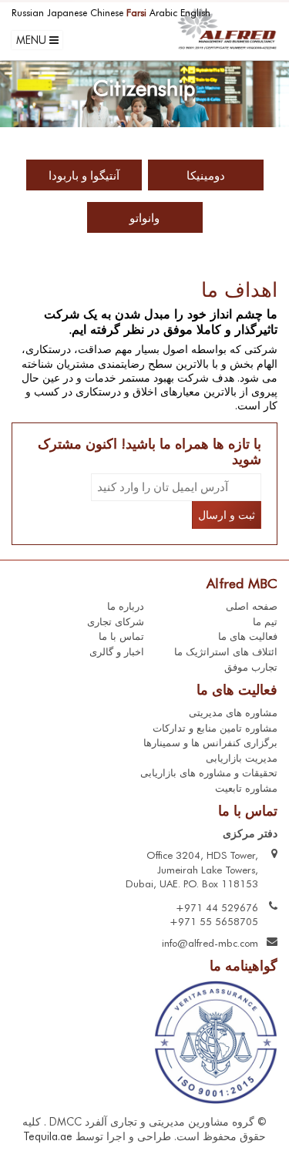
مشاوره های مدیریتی (233, 712)
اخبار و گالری (116, 651)
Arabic (163, 13)
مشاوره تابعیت (246, 788)
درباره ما (125, 606)
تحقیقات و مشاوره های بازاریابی (208, 772)
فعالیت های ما (247, 636)
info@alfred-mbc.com (210, 943)
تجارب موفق (250, 667)
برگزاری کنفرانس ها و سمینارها (210, 742)
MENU (32, 40)
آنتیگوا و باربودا (84, 176)
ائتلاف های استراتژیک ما (225, 651)
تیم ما (265, 621)
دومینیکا (206, 176)
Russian (28, 13)
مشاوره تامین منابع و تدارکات (215, 728)
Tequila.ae (47, 1136)
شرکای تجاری (115, 621)
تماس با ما (121, 636)
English (195, 13)
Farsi (136, 13)
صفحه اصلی (251, 606)
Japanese (67, 13)
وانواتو (144, 218)
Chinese (106, 13)
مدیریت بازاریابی (241, 758)
